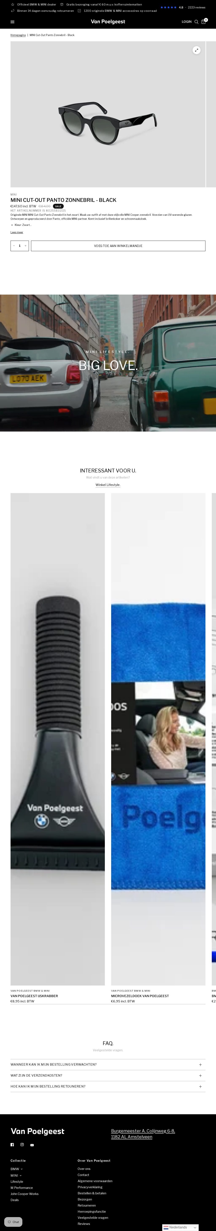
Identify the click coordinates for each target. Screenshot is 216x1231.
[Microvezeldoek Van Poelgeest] (158, 739)
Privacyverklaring (90, 1187)
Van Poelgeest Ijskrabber (34, 996)
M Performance (22, 1188)
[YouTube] (35, 1145)
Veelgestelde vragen (93, 1218)
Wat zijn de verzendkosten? (36, 1075)
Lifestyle (17, 1182)
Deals (15, 1200)
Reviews (84, 1224)
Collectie (18, 1160)
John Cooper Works (25, 1194)
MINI (14, 1175)
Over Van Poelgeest (94, 1160)
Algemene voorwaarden (95, 1181)
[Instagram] (25, 1144)
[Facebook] (15, 1144)
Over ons (84, 1169)
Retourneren (87, 1205)
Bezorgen (85, 1199)
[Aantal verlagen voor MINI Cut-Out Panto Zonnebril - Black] (14, 246)
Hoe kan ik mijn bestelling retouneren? (48, 1086)
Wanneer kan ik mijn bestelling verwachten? (54, 1064)
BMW (15, 1169)
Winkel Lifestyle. (108, 485)
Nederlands (178, 1227)
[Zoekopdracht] (196, 22)
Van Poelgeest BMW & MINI (30, 990)
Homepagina (18, 35)
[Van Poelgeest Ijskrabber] (58, 739)
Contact (83, 1175)
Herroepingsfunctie (92, 1212)
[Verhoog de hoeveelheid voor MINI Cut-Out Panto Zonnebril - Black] (25, 246)
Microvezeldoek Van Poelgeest (140, 996)
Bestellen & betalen (92, 1193)
